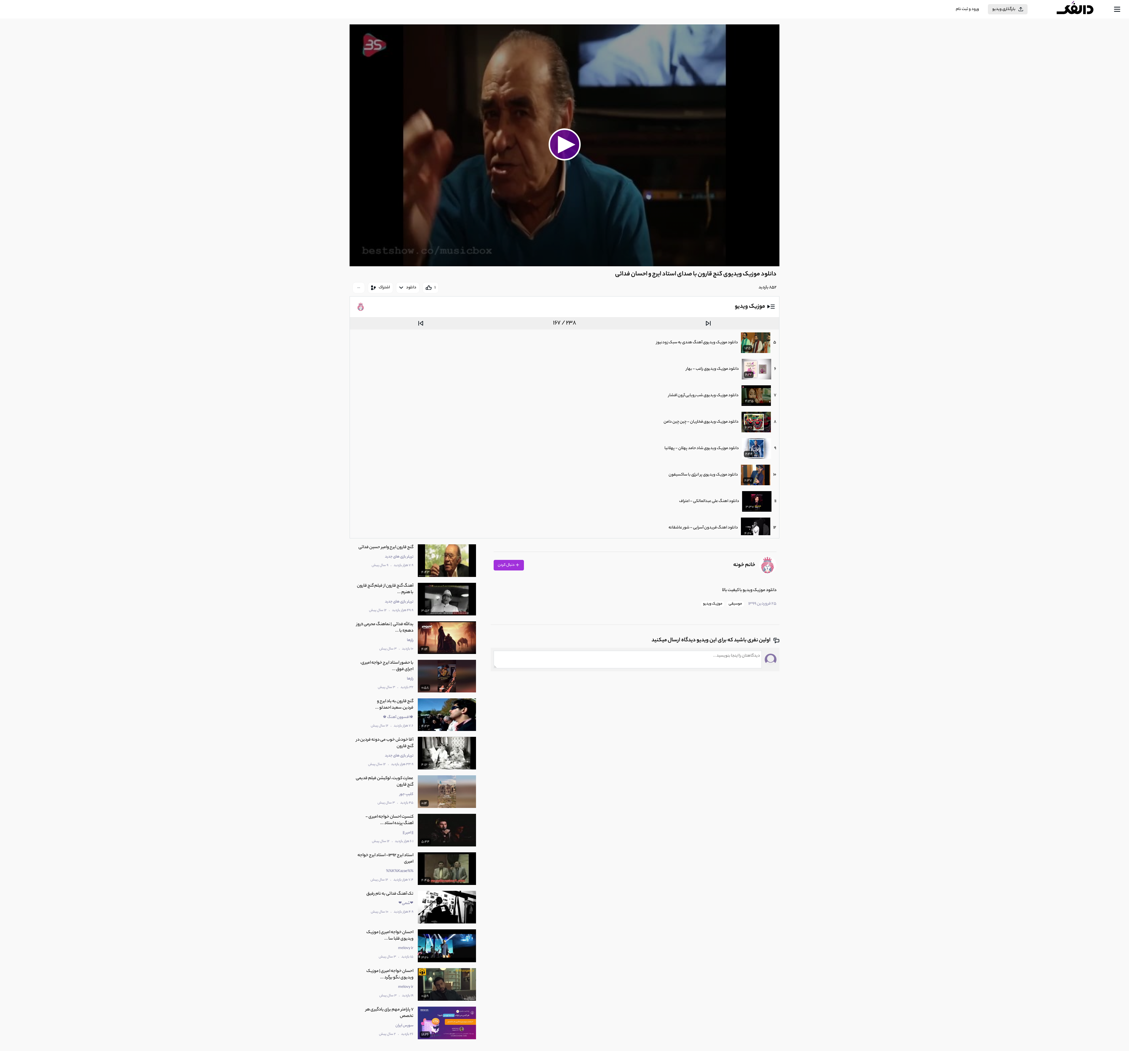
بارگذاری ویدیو (1004, 9)
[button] (564, 145)
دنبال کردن (506, 565)
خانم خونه (744, 565)
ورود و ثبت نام (967, 9)
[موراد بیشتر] (359, 287)
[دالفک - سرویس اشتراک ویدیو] (1080, 9)
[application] (564, 145)
